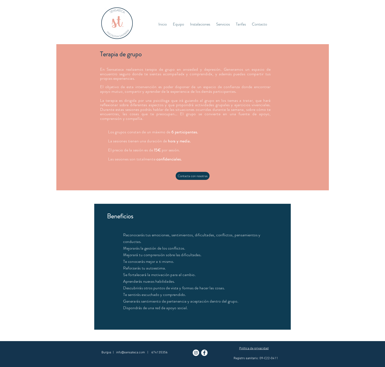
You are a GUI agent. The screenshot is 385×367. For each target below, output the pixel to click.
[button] (223, 24)
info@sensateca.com (130, 353)
